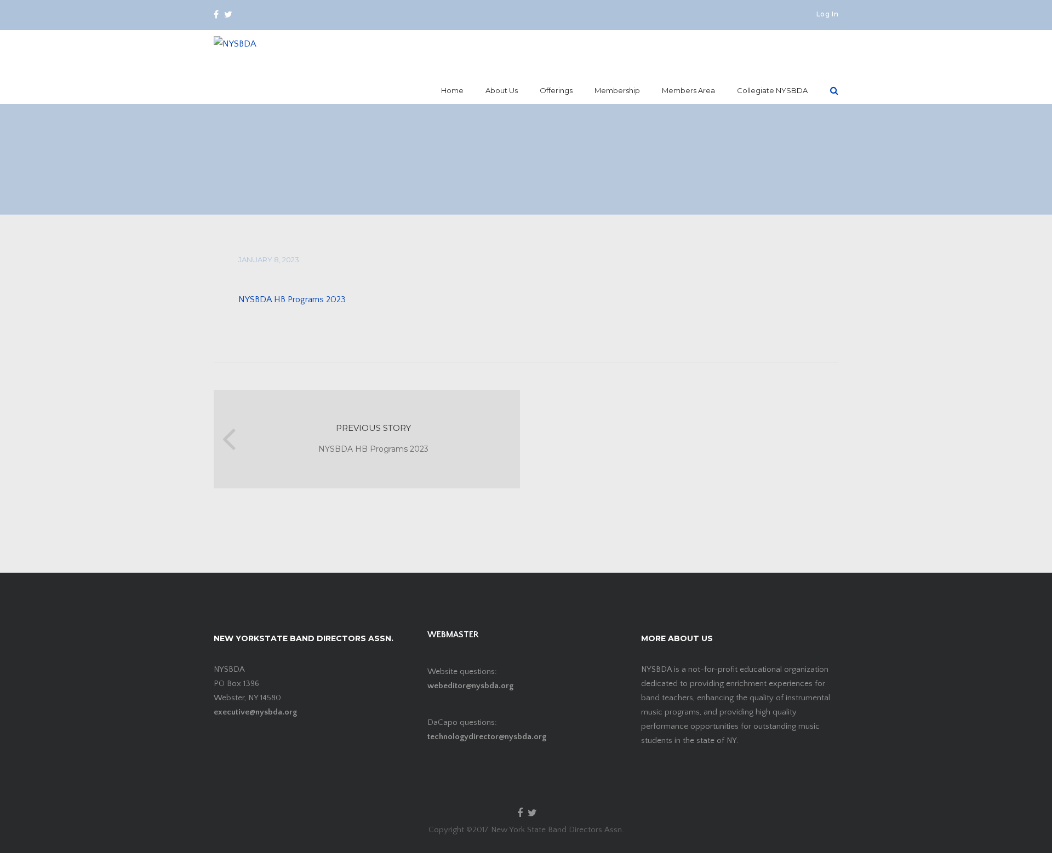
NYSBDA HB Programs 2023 (292, 299)
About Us (501, 90)
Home (452, 90)
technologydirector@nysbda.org (486, 736)
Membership (617, 90)
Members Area (688, 90)
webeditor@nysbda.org (470, 685)
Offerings (556, 90)
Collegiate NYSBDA (772, 90)
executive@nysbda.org (255, 712)
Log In (827, 14)
